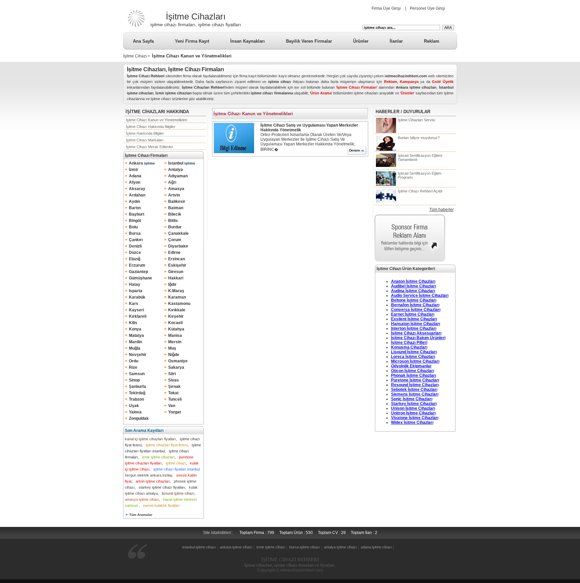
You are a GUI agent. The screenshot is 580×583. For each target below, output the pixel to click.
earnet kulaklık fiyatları (161, 505)
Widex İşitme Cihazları (412, 422)
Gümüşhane (140, 278)
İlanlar (396, 41)
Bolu (133, 227)
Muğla (134, 348)
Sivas (173, 380)
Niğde (173, 354)
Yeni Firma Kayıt (192, 41)
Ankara (142, 163)
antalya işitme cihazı (340, 547)
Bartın (135, 208)
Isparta (135, 290)
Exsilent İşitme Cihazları (414, 319)
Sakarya (176, 367)
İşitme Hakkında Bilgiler (145, 133)
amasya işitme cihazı (142, 499)
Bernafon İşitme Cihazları (415, 305)
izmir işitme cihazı (270, 547)
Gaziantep (138, 271)
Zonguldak (139, 418)
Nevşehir (137, 354)
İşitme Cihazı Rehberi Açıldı (420, 191)
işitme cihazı (176, 463)
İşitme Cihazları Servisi (416, 120)
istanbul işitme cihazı (199, 547)
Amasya (176, 188)
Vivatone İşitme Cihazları (414, 417)
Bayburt (136, 214)
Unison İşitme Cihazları (413, 408)
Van (171, 405)
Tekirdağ (137, 393)
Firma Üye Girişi (386, 8)
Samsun (137, 373)
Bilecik (174, 214)
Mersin (174, 342)
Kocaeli (175, 322)
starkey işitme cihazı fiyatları (162, 487)
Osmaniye (178, 361)
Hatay (134, 284)
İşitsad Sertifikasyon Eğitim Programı (419, 175)
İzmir (133, 169)
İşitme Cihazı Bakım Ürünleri (418, 337)
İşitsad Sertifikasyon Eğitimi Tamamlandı (420, 157)
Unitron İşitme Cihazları (413, 413)
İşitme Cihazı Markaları (144, 140)
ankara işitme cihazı (236, 547)
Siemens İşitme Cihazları (414, 394)
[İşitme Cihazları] (136, 26)
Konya (135, 329)
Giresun (175, 271)
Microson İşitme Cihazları (415, 361)
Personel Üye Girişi (427, 8)
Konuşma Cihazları (409, 347)
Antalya (175, 169)
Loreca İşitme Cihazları (413, 356)
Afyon (134, 182)
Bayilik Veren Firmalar (309, 41)
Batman (175, 208)
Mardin (135, 342)
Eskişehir (177, 265)
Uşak (134, 405)
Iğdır (172, 284)
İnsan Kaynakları (247, 41)
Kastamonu (179, 303)
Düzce (135, 252)
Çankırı (136, 239)
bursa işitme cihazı (304, 547)
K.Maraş (176, 290)
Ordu (133, 361)
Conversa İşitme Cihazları (415, 309)
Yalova (135, 412)
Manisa (175, 335)
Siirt (172, 373)
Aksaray (137, 188)
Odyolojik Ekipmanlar (411, 366)
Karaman (177, 297)
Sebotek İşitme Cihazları (414, 389)
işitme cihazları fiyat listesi (167, 445)
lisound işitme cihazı (178, 493)
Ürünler (361, 41)
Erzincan (176, 259)
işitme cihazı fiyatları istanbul (176, 469)
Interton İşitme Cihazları (413, 328)
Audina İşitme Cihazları (413, 290)
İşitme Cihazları (196, 16)
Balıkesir (176, 201)
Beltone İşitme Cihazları (413, 300)
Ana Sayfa (143, 41)
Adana (135, 176)
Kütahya (176, 329)
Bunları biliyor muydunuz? (419, 138)
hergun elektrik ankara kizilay (148, 475)
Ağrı (172, 182)
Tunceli (175, 399)
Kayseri (136, 310)
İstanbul (181, 163)
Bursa (135, 233)
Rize (133, 367)
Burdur (175, 227)
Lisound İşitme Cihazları (414, 352)
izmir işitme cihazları (158, 457)
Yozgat (174, 412)
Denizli (135, 246)
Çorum (174, 239)
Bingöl (135, 220)
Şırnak (174, 386)
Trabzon (136, 399)
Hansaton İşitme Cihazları (415, 323)
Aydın (134, 201)
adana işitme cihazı (376, 547)
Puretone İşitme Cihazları (415, 380)
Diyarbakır (178, 246)
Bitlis (173, 220)
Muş (172, 348)
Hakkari (175, 278)
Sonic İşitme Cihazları (411, 399)
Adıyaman (178, 176)
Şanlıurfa (137, 386)
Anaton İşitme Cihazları (413, 281)
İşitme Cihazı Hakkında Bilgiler (150, 127)
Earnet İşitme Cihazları (412, 314)
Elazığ (134, 259)
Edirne (174, 252)
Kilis (133, 322)
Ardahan (137, 195)
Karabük (137, 297)
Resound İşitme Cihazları (415, 385)
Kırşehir (176, 316)
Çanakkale (178, 233)
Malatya (136, 335)
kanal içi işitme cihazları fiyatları (150, 439)
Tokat (173, 393)
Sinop (134, 380)
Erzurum (137, 265)
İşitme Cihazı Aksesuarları (416, 333)
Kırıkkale (176, 310)
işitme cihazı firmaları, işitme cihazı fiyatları (195, 24)
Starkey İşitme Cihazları (414, 403)
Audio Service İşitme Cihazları (419, 295)
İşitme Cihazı (135, 56)
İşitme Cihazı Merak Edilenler (149, 147)
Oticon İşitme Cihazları (412, 370)
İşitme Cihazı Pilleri (409, 342)
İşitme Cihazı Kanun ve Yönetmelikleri (156, 120)
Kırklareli (137, 316)
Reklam (431, 41)
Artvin (174, 195)
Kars (133, 303)
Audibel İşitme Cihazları (413, 286)
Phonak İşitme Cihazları (413, 375)
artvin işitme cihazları (153, 481)
